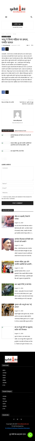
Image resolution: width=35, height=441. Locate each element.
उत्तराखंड (14, 34)
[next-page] (5, 159)
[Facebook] (3, 49)
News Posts (8, 34)
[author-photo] (17, 118)
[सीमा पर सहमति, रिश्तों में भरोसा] (8, 222)
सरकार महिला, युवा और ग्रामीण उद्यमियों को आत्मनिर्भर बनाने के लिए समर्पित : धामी (24, 263)
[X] (7, 49)
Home (3, 34)
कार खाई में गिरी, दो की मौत (17, 151)
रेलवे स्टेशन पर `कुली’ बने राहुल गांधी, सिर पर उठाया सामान (26, 103)
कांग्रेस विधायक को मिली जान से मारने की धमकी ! (17, 27)
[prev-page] (3, 159)
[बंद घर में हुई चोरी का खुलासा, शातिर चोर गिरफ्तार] (8, 332)
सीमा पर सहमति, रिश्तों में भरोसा (22, 217)
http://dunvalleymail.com (17, 122)
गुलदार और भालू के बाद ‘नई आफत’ (23, 305)
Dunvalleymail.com (23, 424)
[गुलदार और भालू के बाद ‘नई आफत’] (8, 310)
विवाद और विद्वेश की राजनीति (8, 102)
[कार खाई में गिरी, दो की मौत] (6, 153)
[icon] (30, 435)
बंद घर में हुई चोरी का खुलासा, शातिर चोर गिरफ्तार (24, 328)
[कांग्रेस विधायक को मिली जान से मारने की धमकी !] (6, 137)
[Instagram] (17, 419)
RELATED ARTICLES (8, 130)
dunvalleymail (6, 45)
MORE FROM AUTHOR (20, 130)
